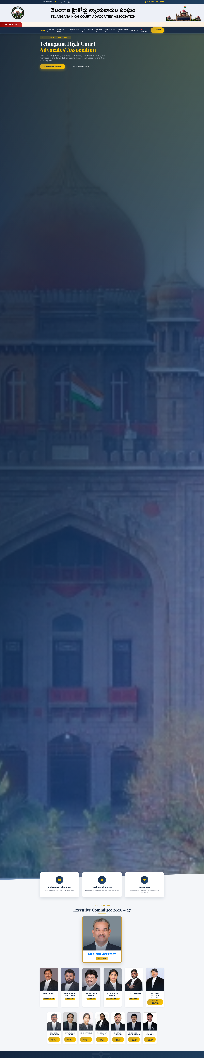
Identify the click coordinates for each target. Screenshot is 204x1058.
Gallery (99, 29)
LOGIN (158, 29)
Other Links (123, 29)
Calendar (135, 30)
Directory (74, 29)
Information (87, 29)
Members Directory (80, 66)
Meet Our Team (61, 30)
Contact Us (110, 29)
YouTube (143, 31)
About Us (50, 29)
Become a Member (53, 66)
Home (43, 30)
